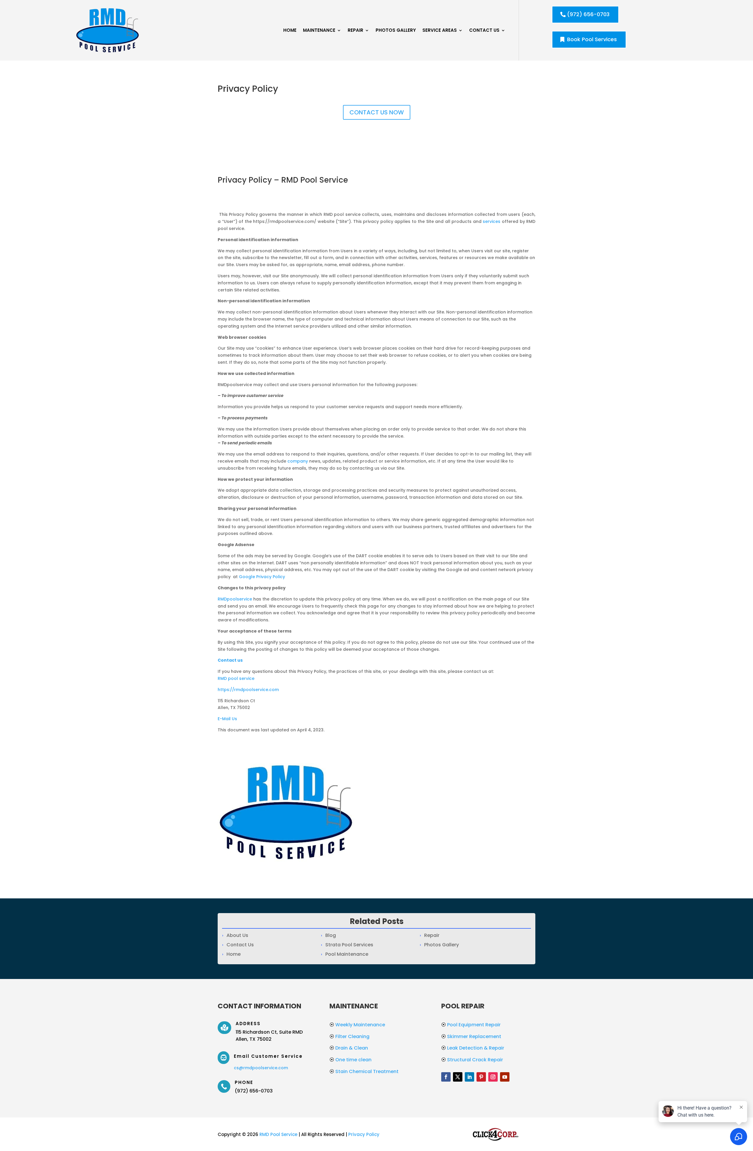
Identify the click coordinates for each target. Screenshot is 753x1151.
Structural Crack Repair (472, 1059)
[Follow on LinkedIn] (469, 1077)
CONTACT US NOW (376, 112)
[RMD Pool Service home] (107, 30)
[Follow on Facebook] (446, 1077)
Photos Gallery (396, 30)
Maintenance (319, 30)
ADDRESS (248, 1023)
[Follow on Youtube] (504, 1077)
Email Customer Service (268, 1056)
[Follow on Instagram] (493, 1077)
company (297, 461)
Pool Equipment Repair (471, 1024)
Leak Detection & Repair (472, 1048)
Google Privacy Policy (262, 577)
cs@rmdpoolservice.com (261, 1068)
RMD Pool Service (278, 1134)
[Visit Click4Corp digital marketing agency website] (495, 1142)
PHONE (244, 1082)
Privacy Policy (363, 1134)
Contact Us (484, 30)
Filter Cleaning (349, 1036)
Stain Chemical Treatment (364, 1071)
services (491, 221)
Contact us (230, 660)
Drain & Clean (348, 1048)
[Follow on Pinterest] (481, 1077)
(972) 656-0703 (588, 14)
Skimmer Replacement (471, 1036)
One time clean (350, 1059)
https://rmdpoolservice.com (248, 690)
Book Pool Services (592, 39)
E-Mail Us (227, 719)
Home (289, 30)
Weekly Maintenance (357, 1024)
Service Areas (439, 30)
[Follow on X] (457, 1077)
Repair (355, 30)
